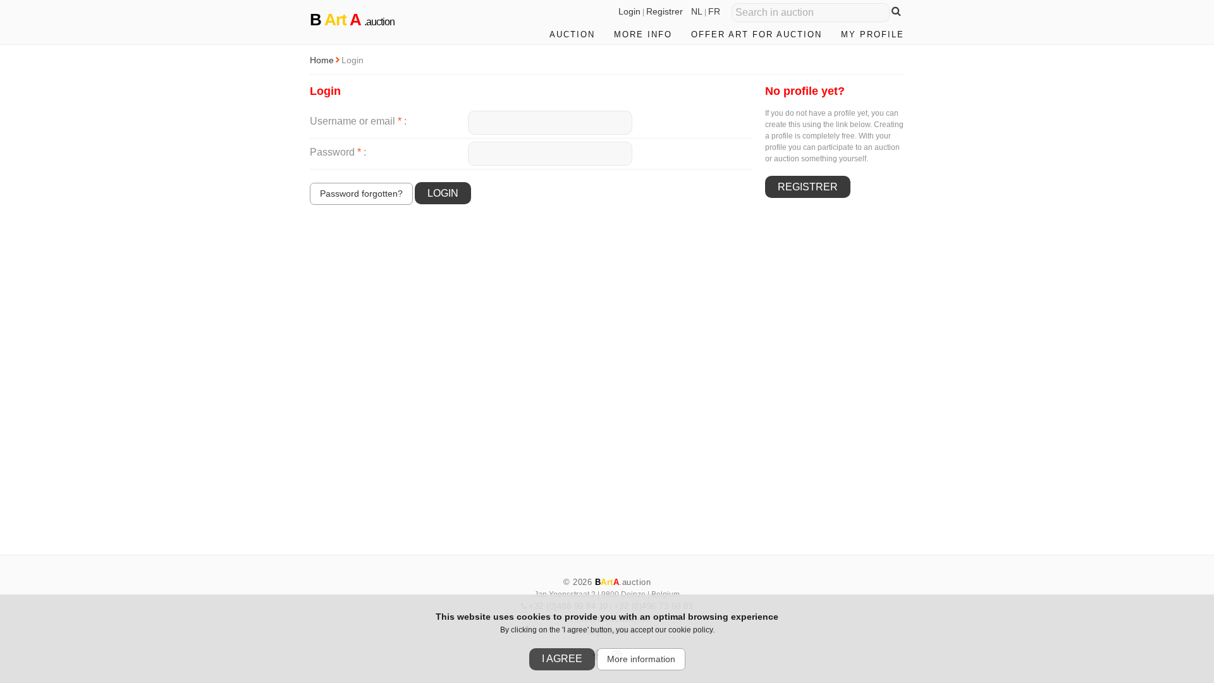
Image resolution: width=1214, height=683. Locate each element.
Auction (572, 34)
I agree (562, 658)
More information (641, 659)
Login (629, 11)
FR (714, 11)
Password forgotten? (361, 193)
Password (335, 152)
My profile (872, 34)
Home (322, 60)
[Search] (896, 11)
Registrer (664, 11)
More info (643, 34)
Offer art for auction (756, 34)
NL (696, 11)
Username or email (356, 121)
